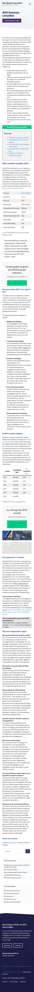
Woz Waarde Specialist (12, 3)
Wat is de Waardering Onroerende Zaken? (15, 872)
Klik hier (12, 625)
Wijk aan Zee (21, 610)
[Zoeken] (27, 851)
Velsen (23, 197)
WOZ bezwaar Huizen (10, 899)
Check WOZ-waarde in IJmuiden (19, 138)
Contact (18, 945)
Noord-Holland (26, 193)
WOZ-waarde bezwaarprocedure (12, 188)
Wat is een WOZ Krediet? (11, 870)
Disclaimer (23, 981)
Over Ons (7, 945)
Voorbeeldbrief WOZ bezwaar (12, 875)
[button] (17, 127)
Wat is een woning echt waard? (12, 878)
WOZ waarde (5, 972)
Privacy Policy (14, 981)
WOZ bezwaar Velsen (16, 972)
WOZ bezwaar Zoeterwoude (12, 891)
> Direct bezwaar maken (12, 20)
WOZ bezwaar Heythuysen (11, 893)
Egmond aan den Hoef (15, 612)
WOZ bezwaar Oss (9, 896)
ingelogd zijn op (13, 842)
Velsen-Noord (11, 610)
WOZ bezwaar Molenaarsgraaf (12, 902)
